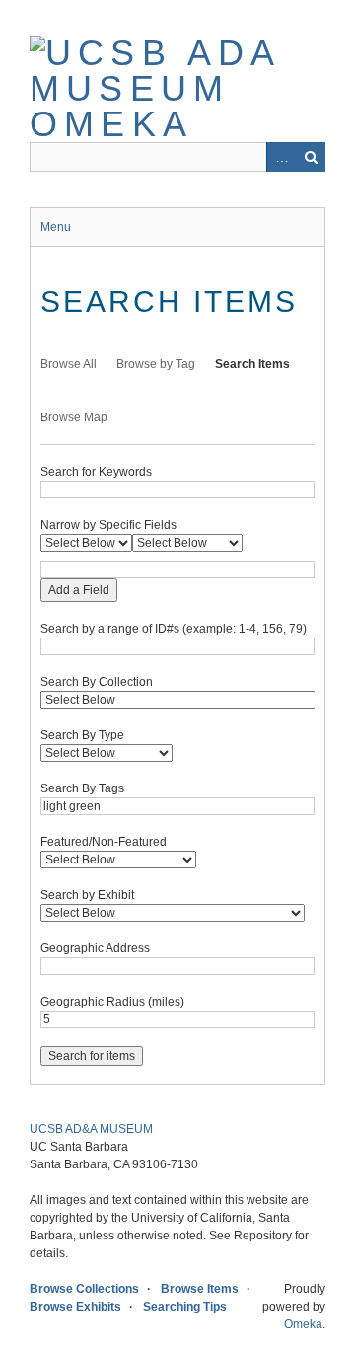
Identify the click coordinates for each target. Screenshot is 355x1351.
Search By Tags (82, 788)
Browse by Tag (155, 364)
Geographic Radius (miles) (112, 1002)
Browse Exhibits (75, 1306)
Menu (55, 227)
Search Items (252, 364)
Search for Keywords (96, 472)
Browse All (68, 364)
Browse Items (200, 1289)
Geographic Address (95, 948)
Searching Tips (185, 1306)
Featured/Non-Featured (103, 842)
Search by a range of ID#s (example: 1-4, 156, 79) (173, 629)
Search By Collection (96, 682)
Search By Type (82, 735)
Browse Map (73, 417)
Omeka (303, 1324)
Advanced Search (281, 157)
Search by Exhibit (87, 895)
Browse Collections (84, 1289)
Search (310, 157)
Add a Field (78, 590)
